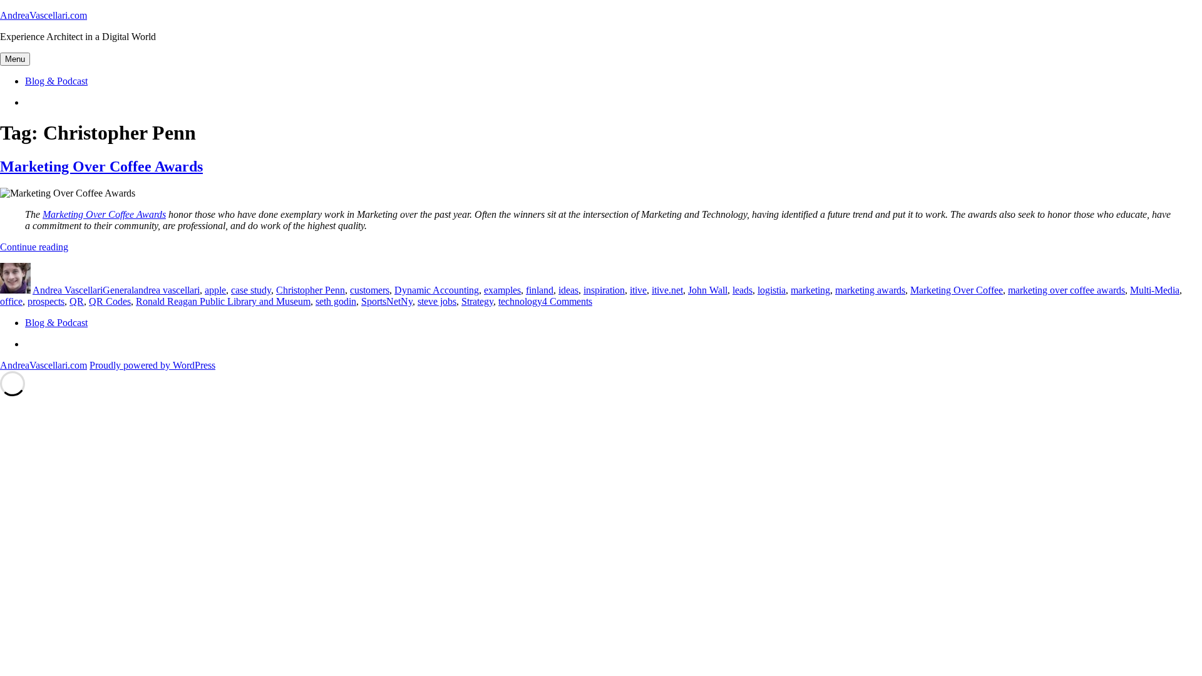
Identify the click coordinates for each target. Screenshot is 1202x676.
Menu (15, 59)
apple (215, 290)
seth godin (336, 301)
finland (539, 290)
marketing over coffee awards (1066, 290)
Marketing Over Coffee (956, 290)
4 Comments (567, 301)
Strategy (477, 301)
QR (76, 301)
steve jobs (437, 301)
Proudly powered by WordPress (152, 365)
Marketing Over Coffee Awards (101, 166)
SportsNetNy (387, 301)
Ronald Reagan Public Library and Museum (223, 301)
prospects (46, 301)
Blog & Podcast (56, 81)
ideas (568, 290)
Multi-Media (1154, 290)
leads (742, 290)
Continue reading (34, 247)
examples (502, 290)
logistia (772, 290)
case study (251, 290)
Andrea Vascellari (68, 290)
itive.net (667, 290)
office (11, 301)
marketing (810, 290)
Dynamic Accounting (436, 290)
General (118, 290)
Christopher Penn (310, 290)
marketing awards (870, 290)
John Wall (707, 290)
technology (520, 301)
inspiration (604, 290)
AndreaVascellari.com (43, 15)
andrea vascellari (167, 290)
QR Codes (110, 301)
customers (369, 290)
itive (638, 290)
